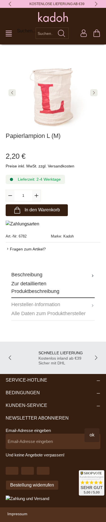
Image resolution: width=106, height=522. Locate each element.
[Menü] (8, 33)
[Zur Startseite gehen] (53, 17)
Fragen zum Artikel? (28, 249)
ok (92, 435)
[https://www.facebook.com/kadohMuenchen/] (27, 471)
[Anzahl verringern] (10, 195)
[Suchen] (62, 33)
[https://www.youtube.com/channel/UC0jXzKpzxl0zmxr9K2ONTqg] (12, 471)
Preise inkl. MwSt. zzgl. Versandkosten (40, 166)
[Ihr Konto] (83, 33)
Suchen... (26, 30)
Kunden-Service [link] (26, 405)
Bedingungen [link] (23, 392)
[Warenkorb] (96, 33)
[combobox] (45, 33)
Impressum (17, 514)
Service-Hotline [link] (26, 380)
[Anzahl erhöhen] (36, 195)
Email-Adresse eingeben (28, 430)
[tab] (53, 283)
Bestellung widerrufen (32, 485)
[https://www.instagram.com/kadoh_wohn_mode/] (43, 471)
